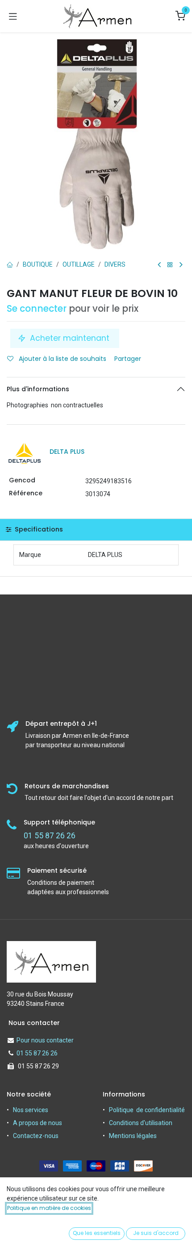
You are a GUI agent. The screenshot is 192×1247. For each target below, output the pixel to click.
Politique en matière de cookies (49, 1208)
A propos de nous (37, 1122)
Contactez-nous (35, 1135)
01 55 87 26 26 (37, 1053)
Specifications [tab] (38, 529)
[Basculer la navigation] (13, 16)
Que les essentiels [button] (97, 1233)
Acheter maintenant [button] (70, 338)
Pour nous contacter (45, 1040)
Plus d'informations (38, 389)
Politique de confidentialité (147, 1109)
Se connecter (37, 308)
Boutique (38, 264)
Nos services (30, 1109)
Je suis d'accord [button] (156, 1233)
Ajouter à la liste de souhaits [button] (61, 358)
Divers (114, 264)
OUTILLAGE (79, 264)
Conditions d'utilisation (140, 1122)
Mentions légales (133, 1135)
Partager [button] (128, 358)
